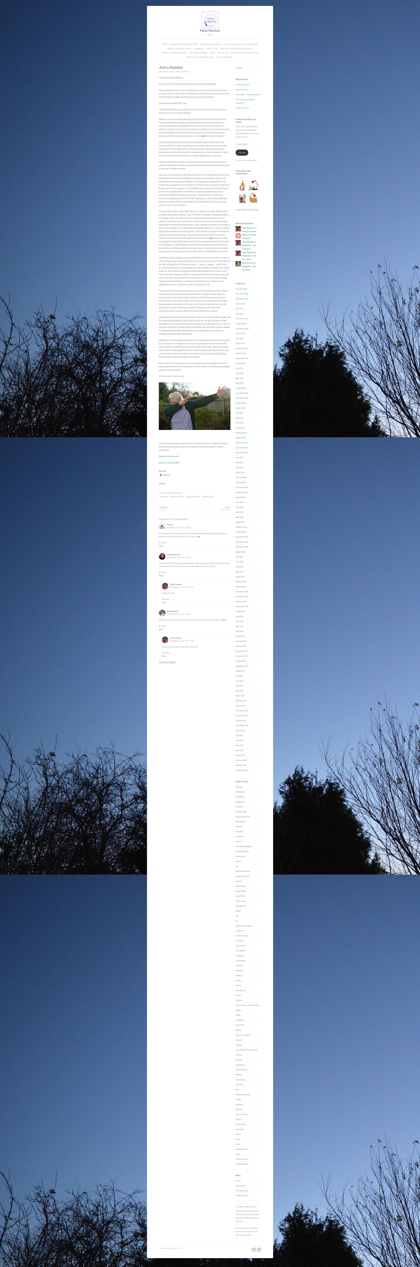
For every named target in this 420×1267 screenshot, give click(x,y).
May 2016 (239, 745)
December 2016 (242, 710)
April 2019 (239, 572)
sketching (240, 1129)
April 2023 (240, 383)
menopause (240, 1065)
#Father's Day (241, 812)
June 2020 (240, 507)
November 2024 (242, 318)
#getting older (193, 497)
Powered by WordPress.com (170, 1248)
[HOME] (253, 1249)
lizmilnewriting (173, 554)
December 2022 (242, 393)
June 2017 (239, 681)
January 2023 (241, 388)
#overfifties (207, 497)
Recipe (238, 1099)
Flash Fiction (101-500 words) (247, 1005)
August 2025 (240, 304)
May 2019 (239, 567)
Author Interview (242, 876)
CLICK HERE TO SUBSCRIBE (247, 210)
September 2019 (242, 547)
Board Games (241, 886)
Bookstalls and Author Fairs (174, 53)
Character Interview (244, 926)
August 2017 (240, 671)
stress (238, 1134)
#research (240, 831)
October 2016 (241, 720)
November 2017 (242, 656)
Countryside (240, 960)
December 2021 (242, 443)
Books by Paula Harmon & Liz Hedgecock (240, 44)
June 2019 (239, 562)
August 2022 (240, 408)
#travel (238, 841)
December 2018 (242, 591)
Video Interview (242, 1159)
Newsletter (223, 53)
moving (239, 1075)
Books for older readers (169, 462)
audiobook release (243, 871)
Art (237, 866)
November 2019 (242, 542)
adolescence (241, 856)
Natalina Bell (247, 263)
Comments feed (242, 1190)
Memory (239, 1060)
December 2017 (242, 651)
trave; (238, 1139)
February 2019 (241, 581)
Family (238, 995)
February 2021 (241, 477)
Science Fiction (242, 1114)
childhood (240, 931)
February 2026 (241, 289)
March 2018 (240, 636)
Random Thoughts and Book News (183, 44)
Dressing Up (241, 990)
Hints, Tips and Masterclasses (200, 57)
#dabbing (163, 497)
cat (237, 921)
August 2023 (240, 363)
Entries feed (240, 1186)
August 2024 (240, 333)
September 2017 (242, 666)
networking (240, 1080)
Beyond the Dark (225, 508)
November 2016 (242, 716)
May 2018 (239, 626)
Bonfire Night (241, 891)
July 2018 (239, 616)
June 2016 (239, 740)
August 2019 (240, 552)
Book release (241, 901)
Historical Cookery (243, 1035)
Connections (241, 946)
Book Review (241, 906)
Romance (239, 1109)
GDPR (238, 1015)
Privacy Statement (224, 57)
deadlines (239, 970)
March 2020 (240, 522)
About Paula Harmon (198, 53)
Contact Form (212, 48)
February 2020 (241, 527)
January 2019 (241, 586)
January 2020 (241, 532)
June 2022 (240, 413)
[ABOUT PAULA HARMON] (258, 1249)
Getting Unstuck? (243, 84)
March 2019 (240, 577)
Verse (238, 1154)
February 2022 (241, 433)
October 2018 (241, 601)
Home (165, 44)
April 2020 (240, 517)
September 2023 (242, 358)
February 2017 (241, 701)
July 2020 (239, 502)
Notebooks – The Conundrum (248, 94)
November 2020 (242, 492)
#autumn (239, 787)
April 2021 (239, 467)
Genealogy (240, 1020)
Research (239, 1104)
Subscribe (242, 152)
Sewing (239, 1119)
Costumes (240, 955)
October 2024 (241, 323)
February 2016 (241, 760)
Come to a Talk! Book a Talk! (179, 48)
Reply (161, 546)
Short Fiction (241, 1124)
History (239, 1040)
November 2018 (242, 596)
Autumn (239, 881)
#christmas (240, 797)
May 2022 (239, 418)
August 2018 (240, 611)
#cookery (239, 807)
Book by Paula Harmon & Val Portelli (236, 48)
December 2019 (242, 537)
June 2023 (240, 373)
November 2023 (242, 348)
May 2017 (239, 686)
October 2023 (241, 353)
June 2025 (240, 314)
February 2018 (241, 641)
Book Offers (240, 896)
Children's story (242, 936)
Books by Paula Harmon (210, 44)
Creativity (240, 965)
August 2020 (240, 497)
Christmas (240, 941)
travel (238, 1144)
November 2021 (242, 447)
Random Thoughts (175, 493)
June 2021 (239, 457)
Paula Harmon (210, 30)
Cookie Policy (245, 1235)
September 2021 (242, 452)
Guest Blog (240, 1025)
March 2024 (240, 343)
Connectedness (242, 89)
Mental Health (241, 1070)
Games (238, 1010)
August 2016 (240, 730)
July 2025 (239, 309)
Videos (212, 53)
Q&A (237, 1089)
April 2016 (239, 750)
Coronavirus (240, 951)
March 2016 (240, 755)
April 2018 (239, 631)
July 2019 (239, 557)
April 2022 (240, 423)
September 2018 (242, 606)
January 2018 (241, 646)
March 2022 (240, 428)
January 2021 (241, 482)
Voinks (170, 525)
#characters (240, 792)
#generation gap (177, 497)
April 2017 (239, 691)
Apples (238, 861)
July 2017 (239, 676)
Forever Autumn (242, 108)
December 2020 (242, 487)
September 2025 (242, 299)
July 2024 (239, 338)
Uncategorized (241, 1149)
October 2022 (241, 403)
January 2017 (241, 706)
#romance (240, 836)
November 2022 (242, 398)
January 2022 (241, 438)
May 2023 (239, 378)
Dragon (238, 980)
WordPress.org (241, 1195)
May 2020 (239, 512)
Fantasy (239, 1000)
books (238, 911)
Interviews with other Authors (245, 53)
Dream (238, 985)
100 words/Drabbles (243, 846)
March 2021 (240, 472)
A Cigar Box (163, 508)
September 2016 (242, 725)
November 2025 (242, 294)
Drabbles (239, 975)
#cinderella (240, 802)
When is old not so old (169, 456)
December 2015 (242, 770)
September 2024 (242, 328)
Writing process (242, 1164)
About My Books (242, 851)
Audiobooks (199, 48)
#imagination (241, 821)
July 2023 (239, 368)
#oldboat (239, 826)
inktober (239, 1045)
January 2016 (241, 765)
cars (237, 916)
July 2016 (239, 735)
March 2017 (240, 696)
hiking (238, 1030)
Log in (238, 1181)
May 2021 (239, 462)
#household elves (243, 817)
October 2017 (241, 661)
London (239, 1055)
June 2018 (239, 621)
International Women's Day (246, 1050)
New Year (239, 1084)
